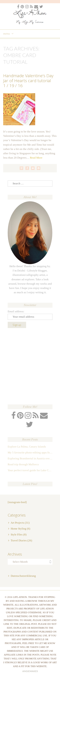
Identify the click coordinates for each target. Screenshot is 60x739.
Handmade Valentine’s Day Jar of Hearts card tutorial (28, 78)
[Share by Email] (33, 168)
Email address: (16, 311)
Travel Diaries (19, 540)
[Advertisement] (30, 366)
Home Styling (18, 528)
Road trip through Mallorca (23, 464)
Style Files (17, 534)
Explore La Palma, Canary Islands (27, 446)
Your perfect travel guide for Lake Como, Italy (30, 470)
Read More (36, 157)
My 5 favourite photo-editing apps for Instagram (30, 452)
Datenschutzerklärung (23, 575)
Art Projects (17, 522)
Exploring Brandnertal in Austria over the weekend (30, 458)
